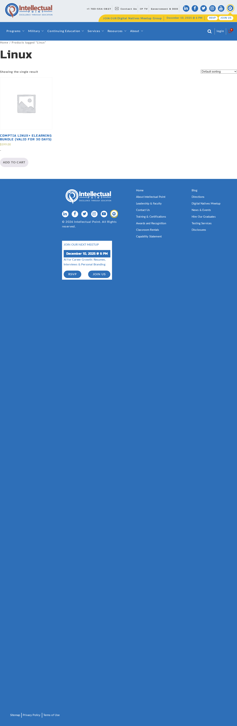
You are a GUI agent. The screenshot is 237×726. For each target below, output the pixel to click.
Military (34, 31)
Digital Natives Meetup (206, 203)
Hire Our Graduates (204, 216)
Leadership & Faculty (149, 203)
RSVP (212, 18)
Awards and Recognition (151, 223)
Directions (198, 197)
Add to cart (14, 162)
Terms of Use (51, 715)
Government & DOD (164, 9)
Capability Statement (149, 236)
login (220, 31)
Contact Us (129, 9)
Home (4, 42)
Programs (13, 31)
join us (99, 274)
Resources (115, 31)
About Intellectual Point (151, 197)
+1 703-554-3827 (99, 9)
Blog (195, 190)
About (134, 31)
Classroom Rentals (147, 230)
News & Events (201, 210)
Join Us (226, 18)
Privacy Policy (31, 715)
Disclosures (199, 230)
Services (94, 31)
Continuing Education (63, 31)
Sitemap (15, 715)
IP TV (144, 9)
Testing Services (202, 223)
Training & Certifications (151, 216)
